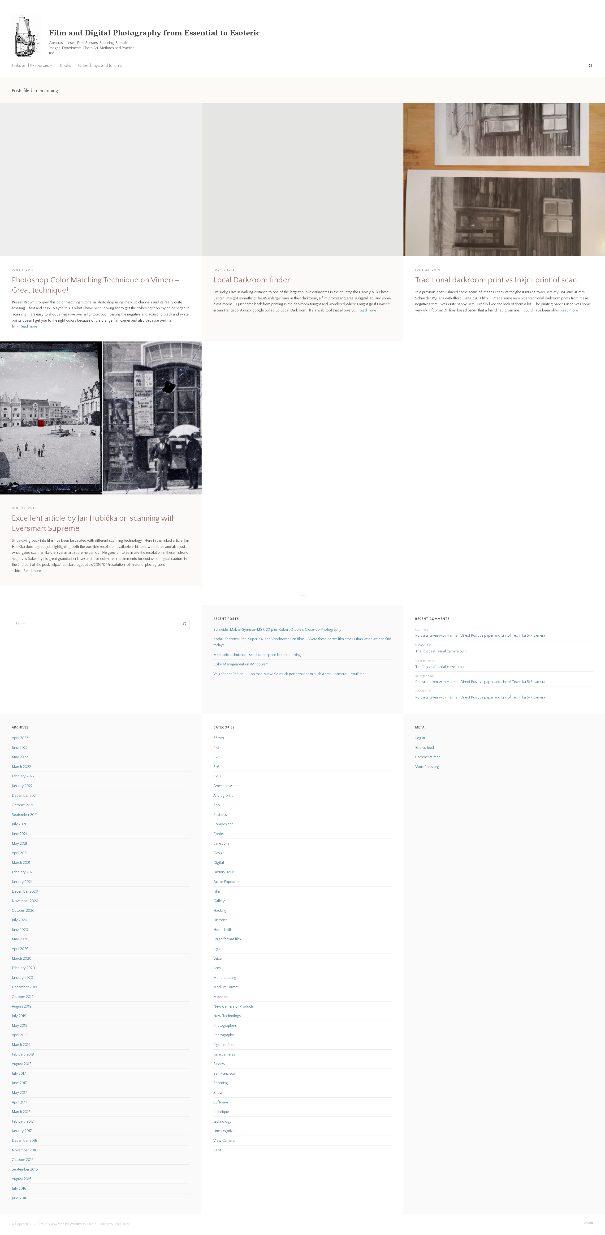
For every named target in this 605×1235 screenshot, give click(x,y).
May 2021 (19, 843)
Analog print (223, 795)
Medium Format (225, 987)
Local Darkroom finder (251, 280)
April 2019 (20, 1035)
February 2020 (23, 968)
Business (220, 815)
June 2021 (19, 834)
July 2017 (19, 1073)
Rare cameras (224, 1054)
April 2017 (19, 1102)
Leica (217, 958)
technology (222, 1121)
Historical (221, 920)
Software (220, 1102)
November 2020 (25, 901)
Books (65, 65)
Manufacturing (224, 977)
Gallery (219, 901)
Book (217, 805)
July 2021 (19, 824)
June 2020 (20, 930)
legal (217, 949)
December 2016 (24, 1140)
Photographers (225, 1025)
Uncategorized (225, 1131)
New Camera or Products (233, 1006)
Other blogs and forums (100, 65)
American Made (225, 786)
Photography (223, 1035)
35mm (218, 738)
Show (218, 1092)
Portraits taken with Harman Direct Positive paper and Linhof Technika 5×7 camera (480, 635)
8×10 (217, 776)
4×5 (216, 747)
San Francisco (224, 1073)
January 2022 (22, 786)
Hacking (219, 910)
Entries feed (424, 747)
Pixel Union (122, 1224)
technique (221, 1112)
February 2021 (23, 872)
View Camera (224, 1140)
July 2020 (19, 920)
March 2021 (21, 862)
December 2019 (24, 987)
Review (219, 1064)
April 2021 (19, 853)
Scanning (220, 1083)
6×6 (216, 767)
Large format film (227, 939)
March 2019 (21, 1045)
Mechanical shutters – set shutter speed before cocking (257, 655)
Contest (219, 834)
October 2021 (22, 805)
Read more (28, 326)
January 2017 (22, 1131)
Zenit (217, 1150)
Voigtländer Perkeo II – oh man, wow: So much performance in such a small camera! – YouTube (288, 674)
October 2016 (23, 1160)
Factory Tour (223, 872)
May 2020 (20, 939)
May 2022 (20, 757)
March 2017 (21, 1112)
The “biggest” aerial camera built (441, 651)
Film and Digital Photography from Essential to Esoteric (154, 34)
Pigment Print (223, 1045)
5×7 (216, 757)
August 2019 (21, 1006)
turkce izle (423, 645)
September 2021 (25, 815)
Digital (218, 862)
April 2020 (20, 949)
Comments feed (428, 757)
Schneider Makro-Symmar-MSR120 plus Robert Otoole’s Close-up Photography (277, 629)
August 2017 (21, 1064)
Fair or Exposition (227, 882)
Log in (420, 738)
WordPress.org (427, 767)
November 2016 (24, 1150)
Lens (217, 968)
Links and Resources (30, 65)
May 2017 (19, 1092)
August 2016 (21, 1179)
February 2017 (23, 1121)
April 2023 (20, 738)
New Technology (227, 1016)
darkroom (221, 843)
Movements (222, 997)
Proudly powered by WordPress (62, 1224)
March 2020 (21, 958)
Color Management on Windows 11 (241, 664)
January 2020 (22, 977)
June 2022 (20, 747)
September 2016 (25, 1169)
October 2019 (23, 997)
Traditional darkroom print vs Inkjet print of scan (496, 280)
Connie (420, 629)
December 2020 (25, 891)
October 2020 (23, 910)
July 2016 (19, 1188)
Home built (222, 930)
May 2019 (19, 1025)
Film (216, 891)
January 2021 (22, 882)
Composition (223, 824)
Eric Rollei (423, 691)
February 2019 (23, 1054)
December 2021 (24, 795)
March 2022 (21, 767)
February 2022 (23, 776)
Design (219, 853)
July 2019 (19, 1016)
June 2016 (19, 1198)
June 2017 (19, 1083)
